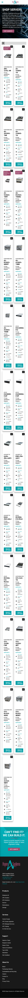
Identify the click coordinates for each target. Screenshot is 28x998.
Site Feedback (6, 955)
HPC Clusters (5, 897)
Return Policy (5, 945)
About (3, 966)
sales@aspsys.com (7, 877)
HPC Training (5, 926)
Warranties (5, 952)
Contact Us (5, 976)
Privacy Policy (6, 981)
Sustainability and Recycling (9, 971)
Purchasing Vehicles (7, 969)
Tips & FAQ (5, 950)
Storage (4, 907)
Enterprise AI (5, 895)
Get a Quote (8, 31)
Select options (8, 103)
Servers (4, 902)
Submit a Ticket (6, 940)
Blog (3, 979)
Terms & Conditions (7, 947)
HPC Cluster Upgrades (8, 921)
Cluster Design (6, 919)
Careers (4, 974)
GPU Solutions (6, 900)
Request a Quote (6, 943)
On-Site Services (6, 929)
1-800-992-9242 (6, 879)
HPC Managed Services (8, 924)
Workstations (5, 905)
